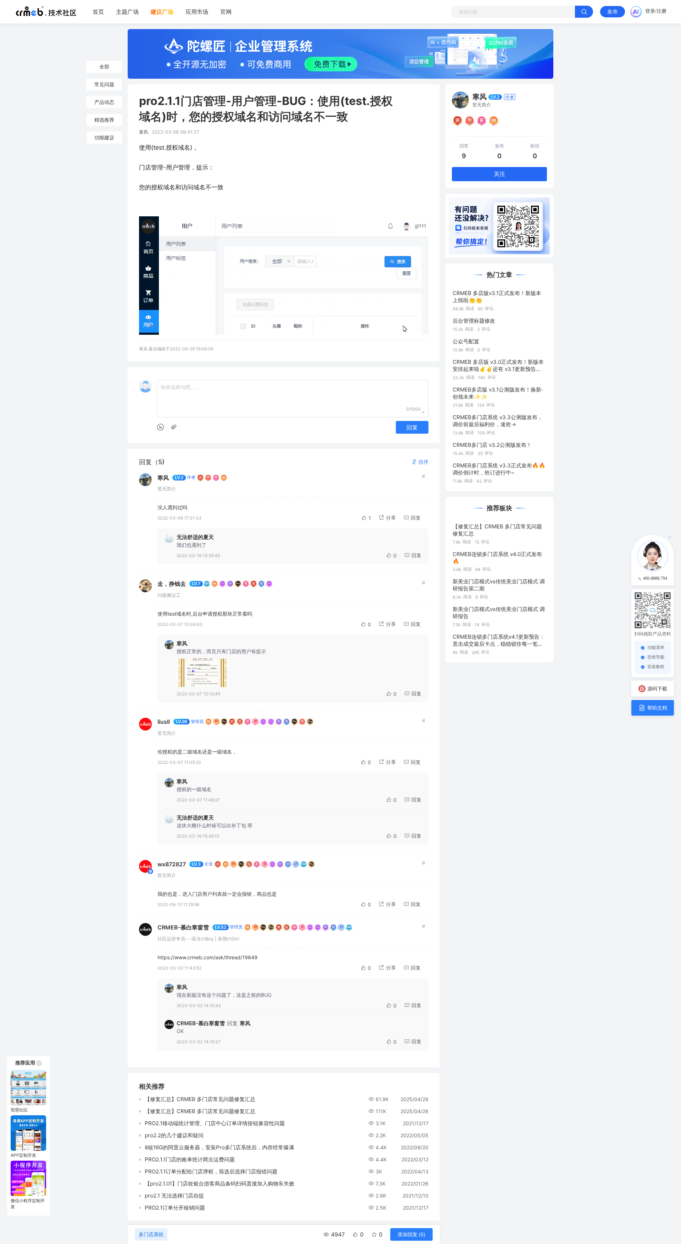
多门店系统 (151, 1234)
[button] (419, 462)
